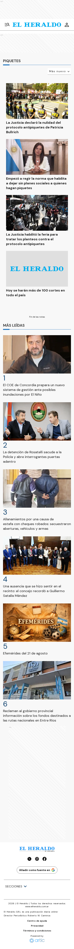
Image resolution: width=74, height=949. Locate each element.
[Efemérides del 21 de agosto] (37, 622)
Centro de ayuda (37, 920)
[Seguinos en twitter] (29, 859)
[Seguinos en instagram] (37, 859)
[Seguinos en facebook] (45, 859)
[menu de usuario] (67, 25)
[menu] (7, 24)
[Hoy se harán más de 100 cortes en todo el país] (37, 269)
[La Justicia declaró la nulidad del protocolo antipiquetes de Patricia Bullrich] (37, 101)
